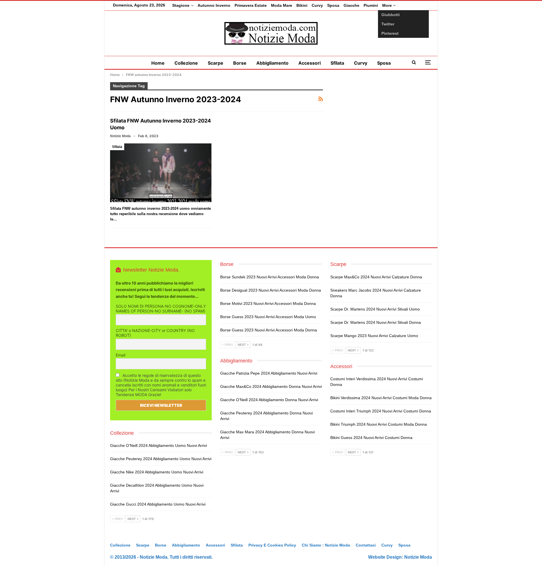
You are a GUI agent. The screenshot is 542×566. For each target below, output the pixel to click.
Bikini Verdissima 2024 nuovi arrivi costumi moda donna (381, 397)
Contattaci (366, 545)
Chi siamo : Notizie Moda (326, 545)
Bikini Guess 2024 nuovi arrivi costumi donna (371, 437)
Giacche (351, 5)
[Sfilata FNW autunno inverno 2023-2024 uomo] (160, 172)
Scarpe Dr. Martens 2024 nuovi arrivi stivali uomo (375, 309)
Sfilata (337, 63)
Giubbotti (390, 14)
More (387, 5)
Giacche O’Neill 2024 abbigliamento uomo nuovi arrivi (158, 445)
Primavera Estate (251, 5)
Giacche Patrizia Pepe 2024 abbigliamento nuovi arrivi (268, 373)
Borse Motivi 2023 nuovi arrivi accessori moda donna (268, 303)
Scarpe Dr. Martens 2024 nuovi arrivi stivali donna (375, 322)
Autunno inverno (214, 5)
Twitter (387, 24)
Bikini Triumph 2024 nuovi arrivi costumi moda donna (378, 424)
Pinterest (390, 33)
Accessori (309, 63)
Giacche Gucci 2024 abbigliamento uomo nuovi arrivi (158, 504)
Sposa (333, 5)
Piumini (371, 5)
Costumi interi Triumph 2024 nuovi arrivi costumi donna (380, 411)
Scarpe (215, 63)
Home (158, 63)
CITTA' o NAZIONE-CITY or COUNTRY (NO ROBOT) (155, 333)
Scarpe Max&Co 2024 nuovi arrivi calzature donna (376, 277)
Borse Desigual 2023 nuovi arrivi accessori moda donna (270, 290)
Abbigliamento (272, 63)
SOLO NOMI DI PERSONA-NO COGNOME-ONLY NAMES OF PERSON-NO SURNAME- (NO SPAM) (161, 308)
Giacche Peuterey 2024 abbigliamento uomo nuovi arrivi (160, 458)
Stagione (180, 5)
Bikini (301, 5)
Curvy (317, 5)
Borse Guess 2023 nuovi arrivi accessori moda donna (268, 330)
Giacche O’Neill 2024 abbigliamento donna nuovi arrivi (269, 399)
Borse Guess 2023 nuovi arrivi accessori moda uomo (268, 316)
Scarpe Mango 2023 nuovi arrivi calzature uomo (374, 335)
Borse (239, 63)
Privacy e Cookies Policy (272, 545)
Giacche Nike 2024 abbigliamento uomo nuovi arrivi (156, 472)
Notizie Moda (418, 557)
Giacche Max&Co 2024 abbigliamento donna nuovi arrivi (271, 386)
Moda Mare (281, 5)
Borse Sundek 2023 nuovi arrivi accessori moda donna (269, 277)
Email (120, 355)
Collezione (186, 63)
